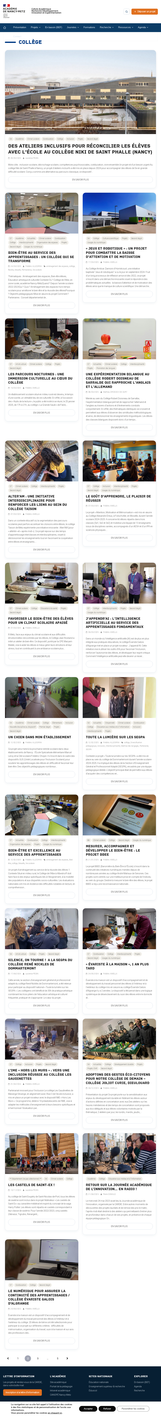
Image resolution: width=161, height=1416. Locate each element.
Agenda (138, 1386)
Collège (60, 139)
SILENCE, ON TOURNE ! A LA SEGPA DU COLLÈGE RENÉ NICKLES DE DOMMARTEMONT (40, 964)
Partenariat (144, 746)
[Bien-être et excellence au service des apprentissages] (41, 815)
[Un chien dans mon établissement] (41, 697)
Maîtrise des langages (130, 746)
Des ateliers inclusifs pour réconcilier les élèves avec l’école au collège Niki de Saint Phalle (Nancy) (80, 149)
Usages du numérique (33, 247)
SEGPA (89, 749)
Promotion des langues (106, 368)
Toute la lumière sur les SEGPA (115, 737)
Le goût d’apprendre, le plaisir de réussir (118, 498)
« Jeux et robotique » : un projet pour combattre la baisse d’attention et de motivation (116, 252)
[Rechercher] (127, 12)
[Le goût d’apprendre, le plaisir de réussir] (119, 461)
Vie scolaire (37, 270)
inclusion (101, 746)
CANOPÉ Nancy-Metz (60, 1395)
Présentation (19, 27)
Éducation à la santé (49, 608)
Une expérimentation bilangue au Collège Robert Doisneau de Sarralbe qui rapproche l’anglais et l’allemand (118, 380)
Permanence (27, 270)
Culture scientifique (110, 238)
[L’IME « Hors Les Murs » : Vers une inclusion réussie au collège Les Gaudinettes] (41, 1039)
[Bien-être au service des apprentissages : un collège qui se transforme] (41, 213)
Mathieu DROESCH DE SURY (115, 392)
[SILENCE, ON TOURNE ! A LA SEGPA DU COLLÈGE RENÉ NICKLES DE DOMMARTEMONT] (41, 928)
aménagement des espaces (57, 266)
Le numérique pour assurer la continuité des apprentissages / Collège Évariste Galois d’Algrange (39, 1297)
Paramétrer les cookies (133, 1408)
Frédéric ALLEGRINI (33, 266)
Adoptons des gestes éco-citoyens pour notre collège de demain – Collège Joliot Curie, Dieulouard (118, 1079)
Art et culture (21, 364)
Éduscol (93, 1390)
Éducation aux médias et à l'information (113, 727)
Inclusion (70, 139)
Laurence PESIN (31, 158)
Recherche (139, 1390)
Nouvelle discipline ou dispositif (23, 727)
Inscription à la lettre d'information (22, 1392)
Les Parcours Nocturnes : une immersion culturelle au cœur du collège (40, 378)
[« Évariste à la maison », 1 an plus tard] (119, 928)
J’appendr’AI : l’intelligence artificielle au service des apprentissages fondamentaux (114, 623)
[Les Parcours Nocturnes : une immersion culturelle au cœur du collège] (41, 338)
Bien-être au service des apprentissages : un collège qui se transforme (41, 257)
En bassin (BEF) (53, 27)
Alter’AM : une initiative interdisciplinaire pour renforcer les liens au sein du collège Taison (37, 502)
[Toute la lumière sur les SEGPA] (119, 697)
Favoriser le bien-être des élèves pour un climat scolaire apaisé (40, 621)
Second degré (92, 139)
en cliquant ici (55, 1413)
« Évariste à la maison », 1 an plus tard (117, 966)
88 (88, 840)
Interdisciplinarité (26, 242)
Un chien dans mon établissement (39, 737)
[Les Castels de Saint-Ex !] (41, 1153)
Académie (20, 139)
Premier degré (44, 727)
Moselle (18, 270)
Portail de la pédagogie (61, 1386)
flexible (11, 270)
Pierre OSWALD (109, 1194)
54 (11, 139)
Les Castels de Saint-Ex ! (31, 1185)
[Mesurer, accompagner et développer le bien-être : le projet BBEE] (119, 815)
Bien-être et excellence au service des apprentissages (34, 852)
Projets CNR (92, 1068)
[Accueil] (7, 27)
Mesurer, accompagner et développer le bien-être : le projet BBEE (113, 850)
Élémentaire (57, 723)
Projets (80, 139)
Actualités (31, 238)
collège (72, 266)
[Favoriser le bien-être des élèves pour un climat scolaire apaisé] (41, 583)
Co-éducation (48, 139)
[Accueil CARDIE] (32, 13)
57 (11, 238)
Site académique (58, 1382)
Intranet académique (60, 1390)
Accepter (88, 1408)
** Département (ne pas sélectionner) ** (25, 1179)
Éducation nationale (98, 1382)
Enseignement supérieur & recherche (107, 1386)
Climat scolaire (33, 139)
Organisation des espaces (47, 242)
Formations (89, 27)
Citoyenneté (109, 723)
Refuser (107, 1408)
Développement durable (123, 1064)
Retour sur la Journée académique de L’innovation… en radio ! (119, 1187)
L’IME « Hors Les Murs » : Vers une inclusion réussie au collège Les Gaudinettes (39, 1074)
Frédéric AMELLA (110, 262)
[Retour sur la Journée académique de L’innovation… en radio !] (119, 1153)
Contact (17, 36)
